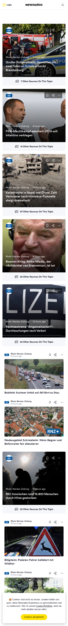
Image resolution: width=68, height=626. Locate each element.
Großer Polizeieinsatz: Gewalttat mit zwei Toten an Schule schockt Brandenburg (31, 66)
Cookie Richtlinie (44, 606)
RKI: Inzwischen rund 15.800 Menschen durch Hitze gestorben (32, 496)
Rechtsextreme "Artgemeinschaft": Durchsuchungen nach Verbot (29, 328)
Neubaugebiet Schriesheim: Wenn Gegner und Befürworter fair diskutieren (33, 441)
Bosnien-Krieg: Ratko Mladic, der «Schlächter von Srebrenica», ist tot (30, 263)
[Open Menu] (63, 5)
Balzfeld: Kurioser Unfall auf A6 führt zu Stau (31, 392)
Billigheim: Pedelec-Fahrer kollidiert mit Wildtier (28, 561)
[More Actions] (59, 30)
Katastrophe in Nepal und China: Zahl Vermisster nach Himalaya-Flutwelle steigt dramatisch (31, 196)
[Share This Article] (53, 30)
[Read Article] (34, 374)
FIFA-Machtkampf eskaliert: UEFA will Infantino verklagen (32, 133)
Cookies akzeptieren (34, 617)
